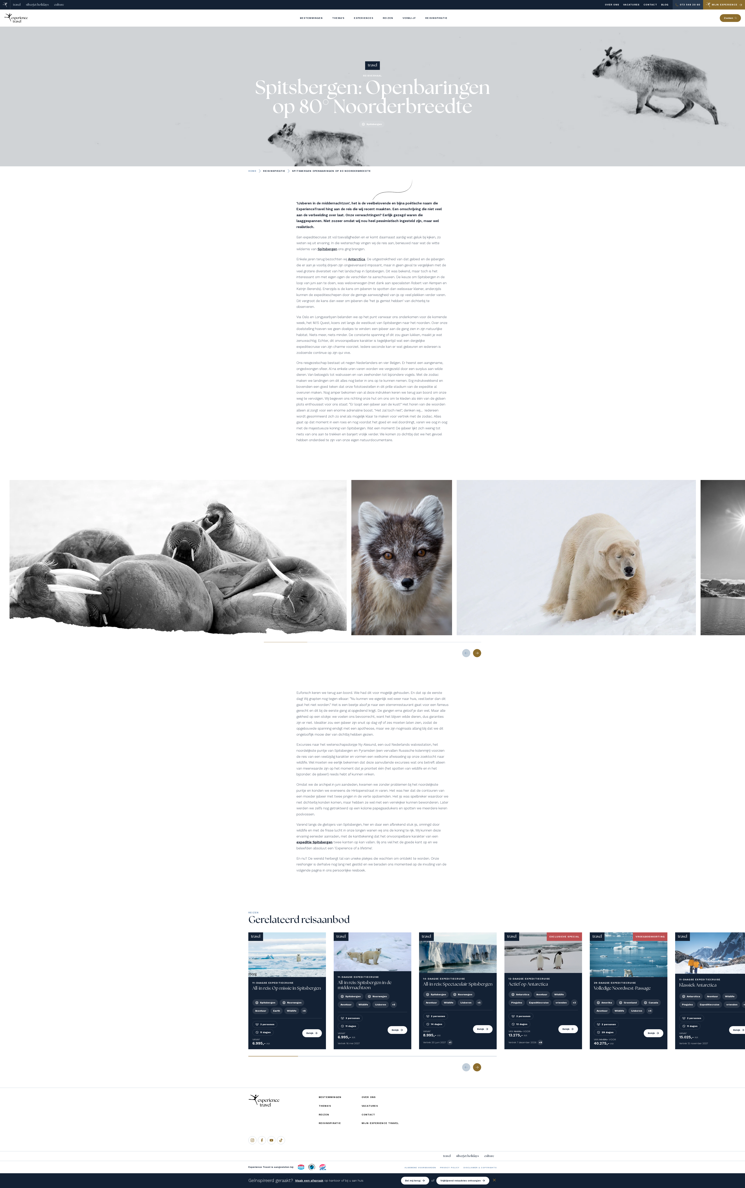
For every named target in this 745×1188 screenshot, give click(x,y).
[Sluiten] (494, 1181)
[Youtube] (271, 1140)
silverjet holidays (37, 4)
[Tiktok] (281, 1140)
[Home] (5, 5)
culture (59, 4)
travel (17, 4)
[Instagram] (252, 1140)
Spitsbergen (327, 249)
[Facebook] (262, 1140)
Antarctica (356, 259)
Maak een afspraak (309, 1180)
